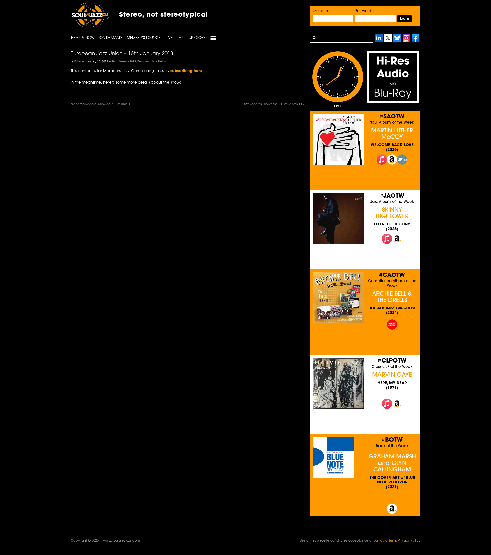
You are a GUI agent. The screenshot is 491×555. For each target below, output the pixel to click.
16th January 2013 (123, 61)
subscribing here (186, 71)
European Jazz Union (151, 61)
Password (363, 11)
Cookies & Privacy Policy (400, 540)
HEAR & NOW (82, 38)
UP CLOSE (197, 38)
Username (321, 11)
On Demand (110, 38)
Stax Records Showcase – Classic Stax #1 (273, 104)
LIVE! (170, 38)
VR (181, 38)
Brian (78, 61)
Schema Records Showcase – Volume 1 (101, 104)
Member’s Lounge (144, 38)
